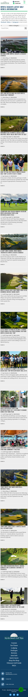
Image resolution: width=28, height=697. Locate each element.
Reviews (14, 653)
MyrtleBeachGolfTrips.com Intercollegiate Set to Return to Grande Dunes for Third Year (14, 410)
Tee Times (14, 645)
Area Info (14, 655)
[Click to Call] (2, 684)
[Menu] (24, 2)
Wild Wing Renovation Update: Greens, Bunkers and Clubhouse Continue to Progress (12, 567)
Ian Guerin (5, 176)
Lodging (14, 648)
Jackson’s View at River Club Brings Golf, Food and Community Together (14, 448)
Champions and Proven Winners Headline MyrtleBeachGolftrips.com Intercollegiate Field (13, 213)
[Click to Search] (25, 28)
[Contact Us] (3, 673)
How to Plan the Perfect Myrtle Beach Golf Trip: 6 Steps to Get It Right (13, 173)
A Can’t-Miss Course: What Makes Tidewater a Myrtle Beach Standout (12, 251)
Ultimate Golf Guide (14, 663)
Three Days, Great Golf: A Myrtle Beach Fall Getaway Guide (13, 527)
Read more (2, 67)
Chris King (5, 58)
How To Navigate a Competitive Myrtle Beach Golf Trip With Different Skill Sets (14, 370)
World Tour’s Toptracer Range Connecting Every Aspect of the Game (12, 606)
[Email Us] (3, 679)
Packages (14, 650)
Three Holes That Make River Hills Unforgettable (11, 488)
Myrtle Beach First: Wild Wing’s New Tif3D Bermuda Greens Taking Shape (14, 291)
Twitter (9, 22)
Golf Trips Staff (6, 136)
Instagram (15, 22)
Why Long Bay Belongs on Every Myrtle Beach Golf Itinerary (13, 94)
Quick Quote (17, 1)
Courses (14, 643)
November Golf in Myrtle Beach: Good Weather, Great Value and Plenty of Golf (13, 133)
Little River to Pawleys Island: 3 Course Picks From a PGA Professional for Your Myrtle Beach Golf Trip (13, 331)
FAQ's (14, 665)
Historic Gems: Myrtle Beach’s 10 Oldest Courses (13, 54)
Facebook (3, 22)
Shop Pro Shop (14, 660)
